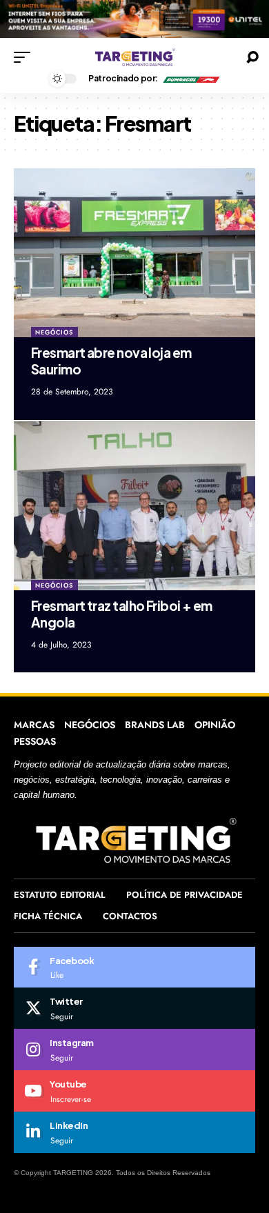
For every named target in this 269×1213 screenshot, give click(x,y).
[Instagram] (134, 1049)
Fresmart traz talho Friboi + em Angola (121, 614)
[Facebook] (134, 967)
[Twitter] (134, 1008)
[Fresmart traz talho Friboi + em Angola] (134, 505)
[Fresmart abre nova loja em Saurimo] (134, 252)
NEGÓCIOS (54, 332)
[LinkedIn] (134, 1132)
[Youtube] (134, 1091)
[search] (252, 57)
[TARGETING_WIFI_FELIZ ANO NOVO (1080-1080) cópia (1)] (134, 18)
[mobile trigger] (25, 57)
